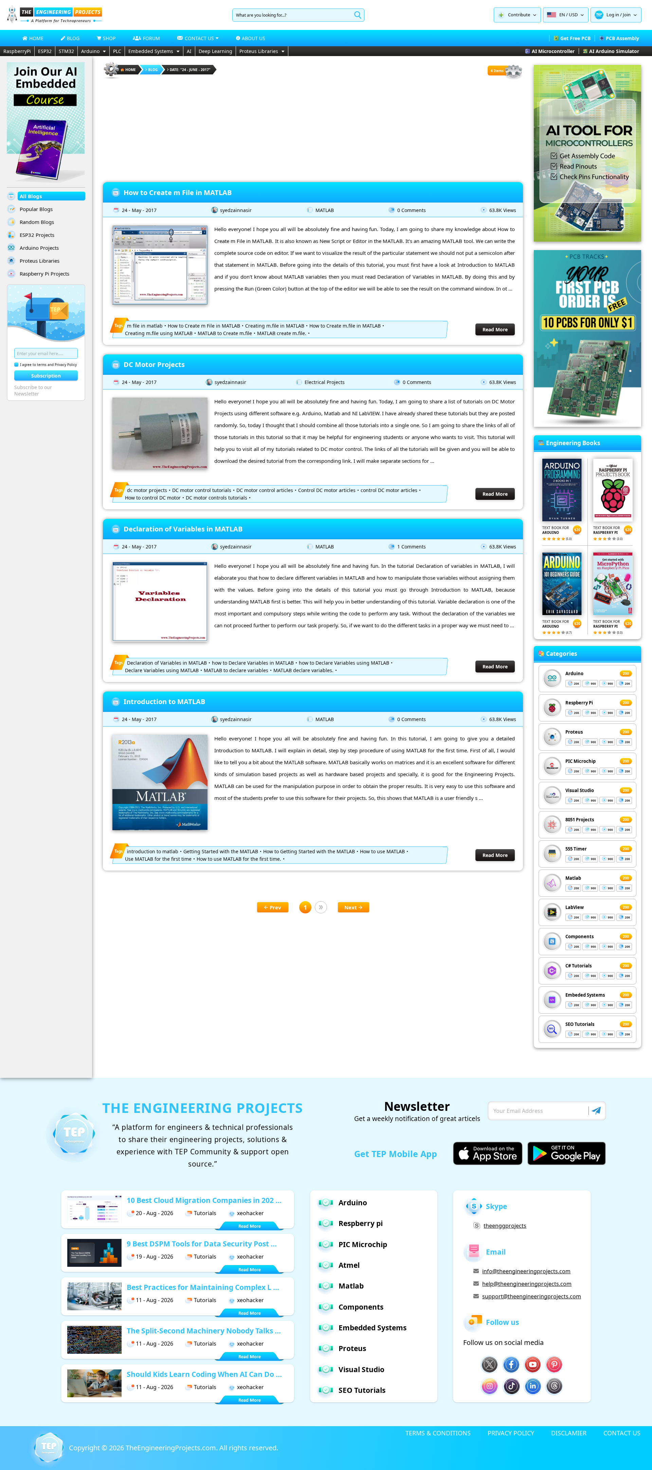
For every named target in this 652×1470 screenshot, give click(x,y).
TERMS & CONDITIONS (438, 1433)
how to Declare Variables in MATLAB (253, 663)
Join (627, 15)
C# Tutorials (578, 966)
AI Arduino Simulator (614, 51)
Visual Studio (579, 790)
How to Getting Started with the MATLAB (309, 851)
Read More (495, 329)
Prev (275, 907)
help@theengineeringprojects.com (527, 1284)
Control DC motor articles (327, 490)
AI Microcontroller (553, 51)
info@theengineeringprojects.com (526, 1271)
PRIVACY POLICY (511, 1433)
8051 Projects (579, 820)
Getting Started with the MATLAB (220, 851)
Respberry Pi (579, 703)
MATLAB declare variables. (303, 670)
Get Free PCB (575, 38)
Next (350, 907)
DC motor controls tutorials (216, 497)
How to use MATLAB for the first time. (239, 859)
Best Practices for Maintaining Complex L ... (203, 1287)
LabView (574, 907)
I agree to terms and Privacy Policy (48, 364)
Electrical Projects (325, 382)
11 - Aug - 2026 (154, 1300)
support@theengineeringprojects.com (531, 1296)
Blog (153, 69)
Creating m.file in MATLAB (274, 325)
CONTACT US (621, 1433)
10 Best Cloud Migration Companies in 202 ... (204, 1200)
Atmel (349, 1265)
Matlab (573, 878)
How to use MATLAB (382, 851)
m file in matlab (145, 325)
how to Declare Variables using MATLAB (344, 663)
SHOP (109, 38)
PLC (117, 51)
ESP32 (45, 51)
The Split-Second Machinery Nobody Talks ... (204, 1330)
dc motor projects (147, 490)
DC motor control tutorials (201, 490)
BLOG (73, 38)
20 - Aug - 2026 (154, 1213)
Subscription (46, 375)
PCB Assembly (622, 38)
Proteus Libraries (258, 51)
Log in (612, 15)
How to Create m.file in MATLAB (345, 325)
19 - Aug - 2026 (154, 1256)
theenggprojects (505, 1225)
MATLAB (324, 210)
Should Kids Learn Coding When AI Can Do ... (204, 1374)
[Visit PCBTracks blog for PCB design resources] (587, 424)
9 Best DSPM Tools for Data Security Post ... (202, 1243)
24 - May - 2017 (139, 210)
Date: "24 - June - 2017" (190, 69)
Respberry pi (361, 1223)
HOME (36, 38)
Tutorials (205, 1213)
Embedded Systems (150, 51)
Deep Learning (215, 51)
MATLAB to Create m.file (225, 333)
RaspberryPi (17, 51)
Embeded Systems (585, 995)
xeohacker (250, 1213)
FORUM (151, 38)
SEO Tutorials (579, 1024)
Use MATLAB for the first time (158, 859)
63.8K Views (502, 210)
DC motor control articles (264, 490)
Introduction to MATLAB (164, 701)
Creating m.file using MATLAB (159, 333)
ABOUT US (253, 38)
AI (189, 51)
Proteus (574, 732)
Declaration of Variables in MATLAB (183, 528)
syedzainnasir (236, 210)
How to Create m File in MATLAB (178, 192)
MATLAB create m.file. (281, 333)
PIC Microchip (580, 761)
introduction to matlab (152, 851)
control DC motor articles (389, 490)
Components (579, 936)
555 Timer (576, 849)
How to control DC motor (153, 497)
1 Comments (411, 546)
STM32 (66, 51)
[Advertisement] (313, 127)
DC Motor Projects (154, 364)
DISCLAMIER (568, 1433)
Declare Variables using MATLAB (162, 670)
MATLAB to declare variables (236, 670)
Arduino (90, 51)
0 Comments (411, 210)
